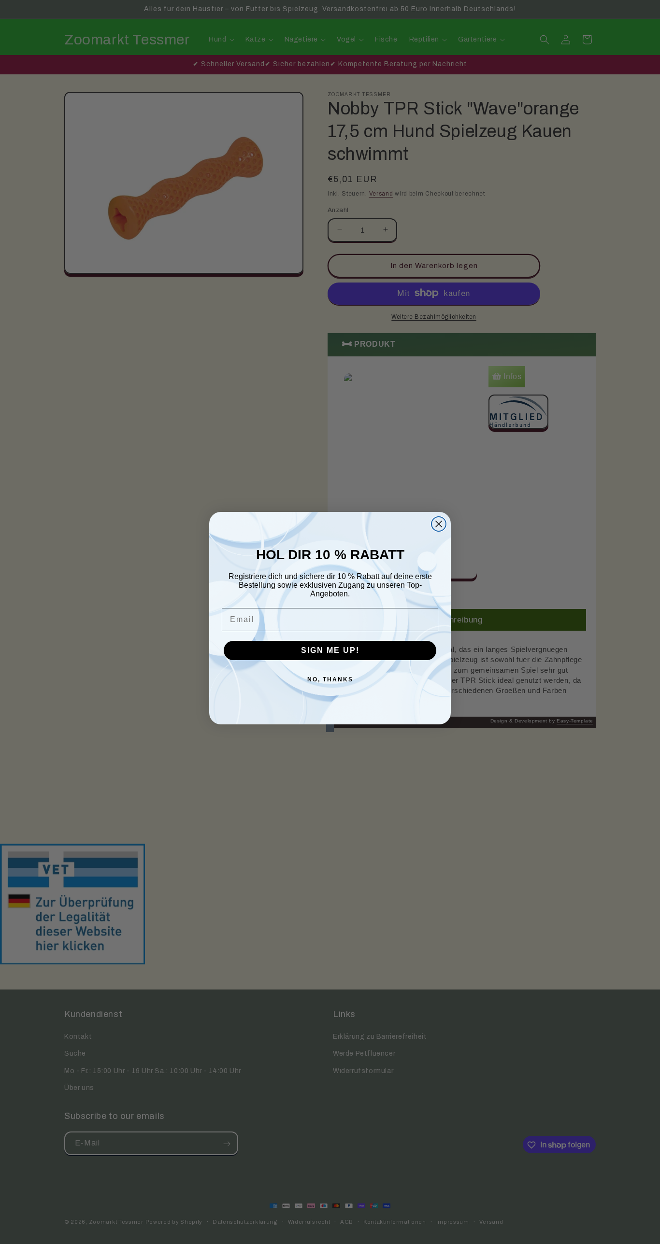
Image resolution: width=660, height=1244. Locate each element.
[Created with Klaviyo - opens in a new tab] (330, 728)
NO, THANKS (330, 679)
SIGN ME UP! (330, 650)
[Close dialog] (438, 524)
